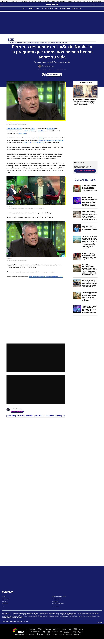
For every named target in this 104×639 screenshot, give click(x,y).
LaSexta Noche (30, 131)
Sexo (66, 42)
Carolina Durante (47, 1)
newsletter (5, 603)
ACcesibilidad (55, 606)
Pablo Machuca (49, 66)
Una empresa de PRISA (19, 630)
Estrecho (40, 138)
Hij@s (49, 42)
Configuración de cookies (59, 596)
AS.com (69, 629)
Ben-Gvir (39, 1)
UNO (44, 632)
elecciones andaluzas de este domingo (51, 140)
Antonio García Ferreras (14, 128)
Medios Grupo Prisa (19, 634)
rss (3, 606)
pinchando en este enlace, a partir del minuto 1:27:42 (46, 277)
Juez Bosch (69, 1)
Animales (14, 42)
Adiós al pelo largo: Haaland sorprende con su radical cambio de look (89, 228)
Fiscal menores (23, 1)
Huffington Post (35, 632)
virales (37, 8)
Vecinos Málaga (86, 1)
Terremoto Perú (32, 1)
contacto (4, 601)
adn (75, 629)
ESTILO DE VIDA (43, 42)
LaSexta (32, 128)
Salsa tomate (55, 1)
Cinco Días (55, 632)
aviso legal (55, 601)
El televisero (54, 8)
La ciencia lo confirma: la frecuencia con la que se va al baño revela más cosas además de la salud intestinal (89, 189)
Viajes (24, 42)
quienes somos (6, 599)
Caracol (81, 629)
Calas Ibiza (62, 1)
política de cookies (57, 599)
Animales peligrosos (96, 1)
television (20, 415)
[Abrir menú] (2, 4)
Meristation (77, 634)
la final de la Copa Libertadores (33, 142)
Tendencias (11, 415)
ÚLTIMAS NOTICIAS (76, 8)
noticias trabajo (65, 8)
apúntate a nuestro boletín (85, 171)
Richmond (32, 634)
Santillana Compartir (57, 629)
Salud (9, 42)
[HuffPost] (7, 591)
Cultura (53, 42)
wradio (49, 632)
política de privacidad (58, 603)
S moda (62, 634)
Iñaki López (41, 131)
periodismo (29, 415)
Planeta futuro (74, 632)
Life (11, 39)
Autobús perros (77, 1)
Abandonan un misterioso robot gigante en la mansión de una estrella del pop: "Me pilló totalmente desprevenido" (89, 309)
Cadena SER (64, 629)
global (31, 8)
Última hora (93, 4)
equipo (3, 596)
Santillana (49, 629)
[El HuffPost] (53, 4)
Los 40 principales (41, 629)
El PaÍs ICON (55, 634)
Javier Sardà (22, 133)
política (25, 8)
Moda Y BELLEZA (60, 42)
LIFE (42, 8)
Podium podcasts (48, 634)
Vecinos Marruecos (14, 1)
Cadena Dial (62, 632)
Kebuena (79, 632)
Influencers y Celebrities (33, 42)
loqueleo (69, 634)
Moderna (40, 634)
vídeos (47, 8)
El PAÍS (33, 629)
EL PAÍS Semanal (67, 632)
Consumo (19, 42)
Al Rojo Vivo (51, 128)
